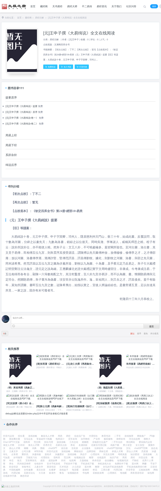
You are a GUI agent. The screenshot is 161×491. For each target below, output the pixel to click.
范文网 (37, 441)
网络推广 (141, 435)
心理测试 (112, 472)
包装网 (72, 460)
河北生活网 (108, 454)
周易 (60, 435)
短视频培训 (122, 460)
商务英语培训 (137, 472)
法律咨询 (98, 448)
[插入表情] (13, 326)
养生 (11, 463)
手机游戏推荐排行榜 (137, 466)
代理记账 (118, 469)
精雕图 (85, 441)
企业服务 (86, 448)
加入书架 (67, 66)
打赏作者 (83, 66)
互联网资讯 (30, 460)
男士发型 (127, 444)
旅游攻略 (61, 441)
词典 (34, 448)
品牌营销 (91, 451)
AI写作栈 (38, 451)
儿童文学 (13, 451)
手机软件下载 (70, 463)
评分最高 (154, 333)
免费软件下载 (121, 463)
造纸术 (48, 454)
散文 (19, 460)
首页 (32, 6)
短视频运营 (79, 457)
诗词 (63, 460)
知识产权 (114, 457)
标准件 (52, 472)
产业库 (96, 438)
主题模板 (84, 460)
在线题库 (101, 457)
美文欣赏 (40, 469)
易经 (68, 435)
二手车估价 (116, 441)
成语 (42, 460)
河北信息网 (134, 438)
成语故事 (52, 460)
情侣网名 (130, 441)
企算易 (14, 454)
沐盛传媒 (36, 454)
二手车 (117, 435)
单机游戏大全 (104, 463)
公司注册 (26, 451)
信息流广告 (79, 435)
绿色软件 (38, 463)
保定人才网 (8, 444)
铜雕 (26, 448)
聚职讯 (25, 454)
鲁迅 (61, 472)
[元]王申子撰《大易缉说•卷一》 (22, 117)
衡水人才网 (33, 444)
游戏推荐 (129, 435)
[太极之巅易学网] (14, 5)
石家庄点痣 (61, 444)
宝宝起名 (28, 438)
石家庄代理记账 (99, 444)
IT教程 (135, 460)
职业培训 (13, 466)
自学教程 (85, 438)
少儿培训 (76, 466)
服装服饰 (108, 438)
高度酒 (144, 451)
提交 (151, 326)
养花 (72, 444)
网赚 (144, 463)
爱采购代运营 (145, 441)
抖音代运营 (8, 435)
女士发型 (140, 444)
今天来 (42, 472)
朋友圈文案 (14, 438)
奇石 (11, 460)
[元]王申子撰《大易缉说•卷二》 (22, 123)
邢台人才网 (132, 451)
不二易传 (87, 6)
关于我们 (116, 6)
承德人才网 (117, 451)
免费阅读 (51, 66)
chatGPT (52, 448)
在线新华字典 (9, 475)
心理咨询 (95, 454)
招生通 (21, 435)
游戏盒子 (63, 469)
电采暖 (75, 469)
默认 (132, 333)
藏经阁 (44, 6)
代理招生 (93, 435)
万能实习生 (31, 457)
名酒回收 (83, 444)
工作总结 (73, 441)
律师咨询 (120, 438)
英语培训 (51, 466)
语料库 (26, 441)
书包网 (85, 472)
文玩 (128, 448)
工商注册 (105, 469)
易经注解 (39, 17)
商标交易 (103, 451)
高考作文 (47, 444)
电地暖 (123, 472)
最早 (139, 333)
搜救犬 (147, 438)
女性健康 (28, 469)
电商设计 (60, 438)
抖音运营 (143, 457)
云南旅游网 (144, 469)
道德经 (85, 469)
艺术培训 (63, 466)
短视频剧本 (73, 472)
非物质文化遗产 (100, 441)
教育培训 (106, 435)
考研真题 (122, 454)
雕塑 (91, 457)
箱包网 (150, 472)
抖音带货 (130, 469)
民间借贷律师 (24, 463)
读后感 (64, 448)
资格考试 (26, 466)
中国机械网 (14, 469)
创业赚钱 (109, 460)
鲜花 (95, 469)
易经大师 (72, 6)
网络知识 (78, 451)
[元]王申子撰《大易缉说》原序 (21, 111)
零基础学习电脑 (44, 438)
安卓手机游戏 (53, 463)
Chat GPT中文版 (11, 441)
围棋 (42, 448)
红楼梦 (52, 469)
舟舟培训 (96, 460)
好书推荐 (18, 457)
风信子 (83, 454)
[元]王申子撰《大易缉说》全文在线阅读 (67, 17)
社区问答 (131, 6)
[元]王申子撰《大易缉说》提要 (21, 106)
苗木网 (135, 463)
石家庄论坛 (29, 472)
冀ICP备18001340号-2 (149, 486)
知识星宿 (134, 454)
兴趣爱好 (59, 454)
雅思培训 (24, 475)
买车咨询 (72, 438)
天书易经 (57, 6)
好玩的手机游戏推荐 (113, 466)
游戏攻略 (32, 435)
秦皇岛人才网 (47, 435)
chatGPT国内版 (114, 448)
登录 (154, 6)
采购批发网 (98, 472)
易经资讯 (102, 6)
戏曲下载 (114, 444)
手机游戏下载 (87, 463)
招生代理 (48, 441)
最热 (146, 333)
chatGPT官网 (140, 448)
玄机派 (74, 448)
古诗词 (21, 444)
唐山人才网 (14, 448)
